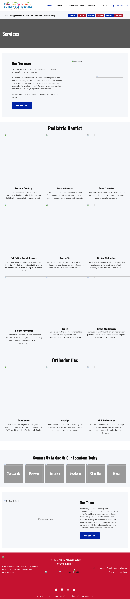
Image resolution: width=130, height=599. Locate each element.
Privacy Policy (87, 596)
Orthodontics (24, 420)
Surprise (55, 473)
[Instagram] (62, 589)
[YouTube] (74, 589)
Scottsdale (13, 473)
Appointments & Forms (75, 5)
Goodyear (75, 473)
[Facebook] (56, 589)
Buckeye (34, 473)
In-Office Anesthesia (24, 330)
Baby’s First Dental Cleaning (24, 258)
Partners (112, 572)
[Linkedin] (68, 589)
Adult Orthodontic (106, 420)
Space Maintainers (65, 188)
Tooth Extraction (106, 188)
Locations (123, 572)
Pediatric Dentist (22, 188)
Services (94, 568)
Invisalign (65, 420)
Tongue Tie (65, 258)
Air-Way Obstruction (106, 258)
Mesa (116, 473)
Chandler (95, 473)
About (102, 568)
